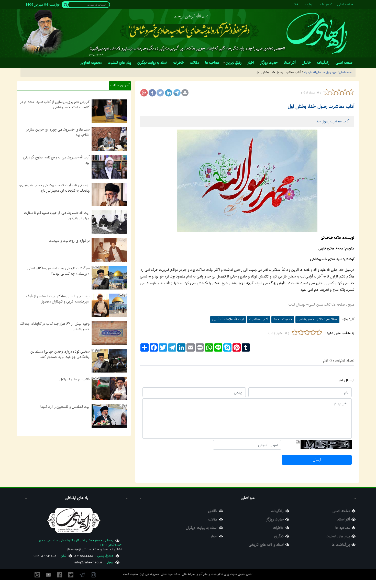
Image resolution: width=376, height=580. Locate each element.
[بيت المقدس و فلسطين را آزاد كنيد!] (109, 416)
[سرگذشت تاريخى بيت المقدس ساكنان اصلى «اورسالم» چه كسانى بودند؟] (109, 277)
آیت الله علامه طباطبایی (228, 319)
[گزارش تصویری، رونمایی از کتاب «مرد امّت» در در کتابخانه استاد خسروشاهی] (109, 111)
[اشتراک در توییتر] (160, 93)
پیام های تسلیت (338, 536)
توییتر (70, 574)
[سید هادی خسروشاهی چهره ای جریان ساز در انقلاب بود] (109, 139)
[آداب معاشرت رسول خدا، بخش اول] (247, 181)
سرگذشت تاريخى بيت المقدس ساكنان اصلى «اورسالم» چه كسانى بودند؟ (58, 271)
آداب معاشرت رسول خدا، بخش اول (321, 106)
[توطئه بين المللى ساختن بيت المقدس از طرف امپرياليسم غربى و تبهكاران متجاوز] (109, 305)
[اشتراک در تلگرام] (177, 93)
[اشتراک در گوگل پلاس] (144, 93)
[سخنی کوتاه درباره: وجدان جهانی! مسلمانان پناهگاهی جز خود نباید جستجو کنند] (109, 360)
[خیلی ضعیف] (327, 92)
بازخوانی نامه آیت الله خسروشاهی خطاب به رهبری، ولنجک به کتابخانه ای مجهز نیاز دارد (54, 188)
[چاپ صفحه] (185, 93)
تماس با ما (325, 4)
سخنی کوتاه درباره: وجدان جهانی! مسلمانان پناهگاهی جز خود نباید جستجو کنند (60, 354)
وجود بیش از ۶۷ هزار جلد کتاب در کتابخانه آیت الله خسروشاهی (55, 326)
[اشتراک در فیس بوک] (152, 93)
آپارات (37, 574)
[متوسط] (339, 92)
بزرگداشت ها (341, 545)
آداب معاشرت (258, 319)
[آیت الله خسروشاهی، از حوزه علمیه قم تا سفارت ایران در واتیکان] (109, 222)
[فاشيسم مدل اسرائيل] (109, 388)
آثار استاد (343, 519)
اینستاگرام (93, 574)
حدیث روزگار (275, 519)
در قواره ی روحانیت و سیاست (69, 241)
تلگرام (82, 574)
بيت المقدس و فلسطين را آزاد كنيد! (65, 407)
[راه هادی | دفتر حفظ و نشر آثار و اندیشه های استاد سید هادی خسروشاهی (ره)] (316, 33)
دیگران (279, 536)
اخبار (214, 536)
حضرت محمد (282, 319)
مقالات (212, 519)
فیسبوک (59, 574)
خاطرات (278, 528)
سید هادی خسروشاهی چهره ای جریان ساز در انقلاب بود (58, 132)
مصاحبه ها (342, 528)
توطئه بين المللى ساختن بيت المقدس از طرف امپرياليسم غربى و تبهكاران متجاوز (58, 299)
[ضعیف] (333, 92)
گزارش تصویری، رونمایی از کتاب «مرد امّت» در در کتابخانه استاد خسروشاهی (55, 104)
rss (296, 4)
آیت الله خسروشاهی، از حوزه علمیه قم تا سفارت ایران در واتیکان (57, 215)
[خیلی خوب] (351, 92)
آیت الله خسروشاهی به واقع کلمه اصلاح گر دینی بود (56, 160)
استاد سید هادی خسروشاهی (317, 319)
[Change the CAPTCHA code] (298, 442)
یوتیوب (48, 574)
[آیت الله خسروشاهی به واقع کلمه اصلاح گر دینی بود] (109, 167)
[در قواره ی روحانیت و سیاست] (109, 250)
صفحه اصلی (345, 4)
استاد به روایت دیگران (201, 528)
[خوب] (345, 92)
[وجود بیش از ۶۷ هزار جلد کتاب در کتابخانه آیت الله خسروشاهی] (109, 333)
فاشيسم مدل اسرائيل (75, 379)
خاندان (212, 511)
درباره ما (309, 4)
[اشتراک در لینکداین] (168, 93)
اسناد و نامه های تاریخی (266, 545)
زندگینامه (277, 511)
